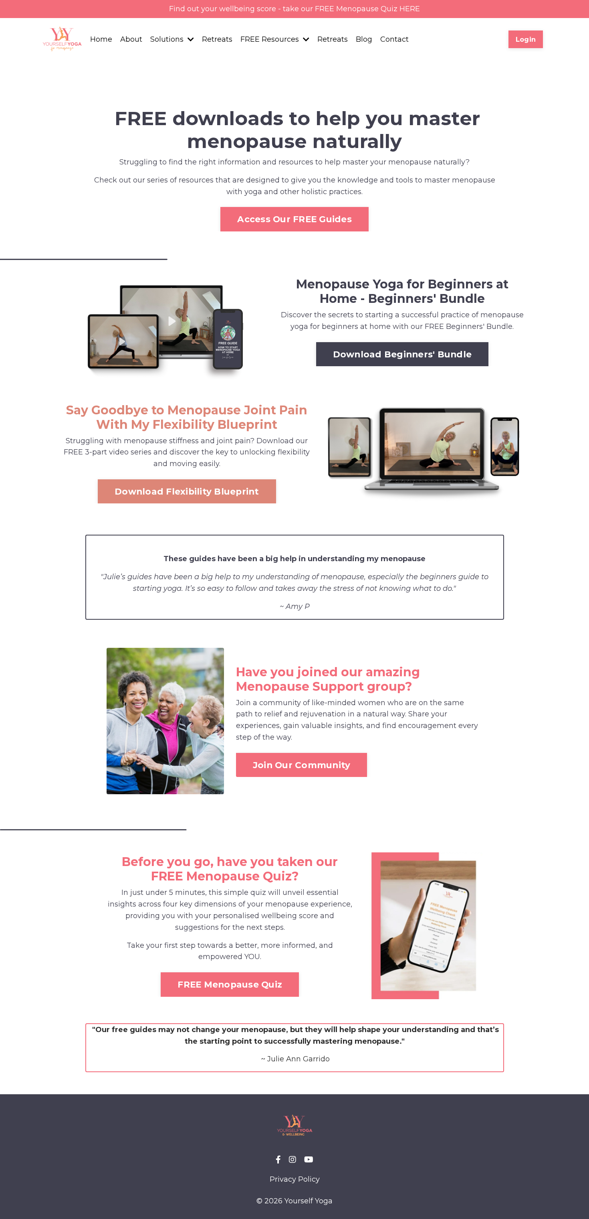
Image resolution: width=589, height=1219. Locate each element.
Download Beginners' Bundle (402, 354)
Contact (394, 39)
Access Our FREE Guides (294, 219)
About (131, 39)
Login (526, 39)
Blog (364, 39)
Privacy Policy (295, 1179)
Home (101, 39)
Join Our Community (302, 765)
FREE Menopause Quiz (230, 984)
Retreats (217, 39)
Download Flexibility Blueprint (187, 491)
